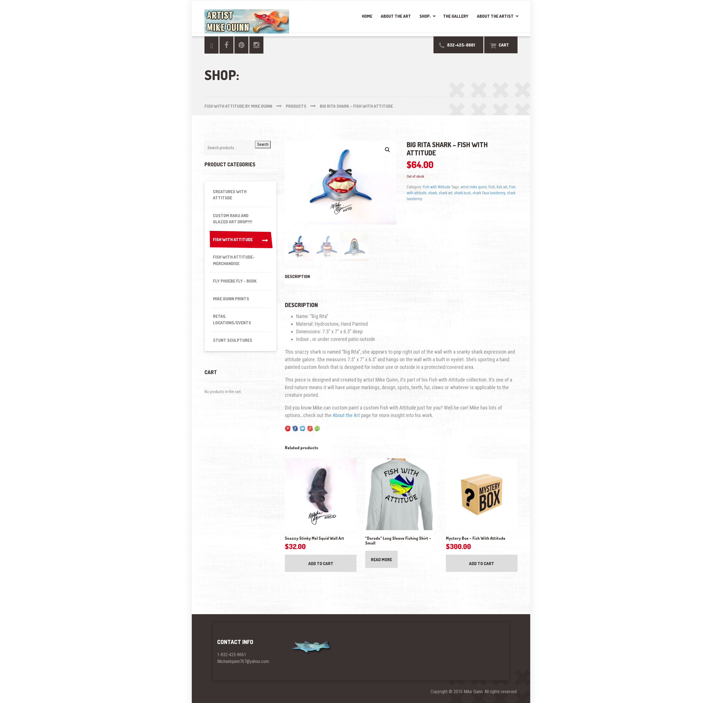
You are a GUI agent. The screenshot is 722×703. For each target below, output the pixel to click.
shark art (445, 193)
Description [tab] (297, 276)
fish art (502, 187)
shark (432, 193)
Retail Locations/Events (232, 319)
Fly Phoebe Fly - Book (235, 281)
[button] (387, 150)
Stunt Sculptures (232, 340)
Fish (491, 187)
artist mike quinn (474, 187)
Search (262, 144)
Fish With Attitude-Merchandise (234, 260)
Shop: (425, 16)
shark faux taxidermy (488, 193)
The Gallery (455, 16)
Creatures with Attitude (229, 195)
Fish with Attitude (436, 187)
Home (367, 16)
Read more (381, 559)
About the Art (396, 16)
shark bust (462, 193)
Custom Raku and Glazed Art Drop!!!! (232, 219)
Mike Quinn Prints (231, 298)
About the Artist (495, 16)
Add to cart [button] (320, 563)
